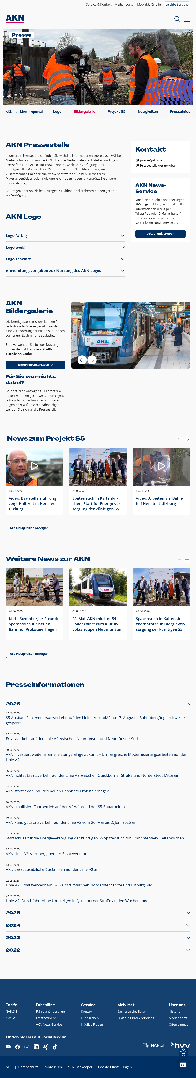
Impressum (53, 1067)
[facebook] (17, 1046)
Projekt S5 (117, 111)
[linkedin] (36, 1046)
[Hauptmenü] (187, 19)
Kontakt (86, 1011)
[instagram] (26, 1046)
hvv (8, 1018)
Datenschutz (28, 1067)
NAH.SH (11, 1011)
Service (88, 1005)
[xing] (45, 1046)
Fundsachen (90, 1018)
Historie (174, 1011)
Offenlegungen (179, 1024)
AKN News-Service (49, 1024)
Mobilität (126, 1005)
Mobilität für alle (149, 4)
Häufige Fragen (92, 1024)
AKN (9, 111)
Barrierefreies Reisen (132, 1011)
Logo (57, 111)
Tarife (11, 1005)
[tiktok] (55, 1046)
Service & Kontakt (99, 4)
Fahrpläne (45, 1005)
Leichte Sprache (177, 4)
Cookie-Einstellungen (115, 1067)
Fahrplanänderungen (51, 1011)
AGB (9, 1067)
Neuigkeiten (148, 111)
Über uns (177, 1005)
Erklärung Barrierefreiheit (135, 1018)
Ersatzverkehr (46, 1018)
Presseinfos (180, 111)
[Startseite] (15, 19)
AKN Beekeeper (80, 1067)
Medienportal (124, 4)
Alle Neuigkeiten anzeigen (29, 528)
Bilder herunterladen (33, 365)
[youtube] (8, 1046)
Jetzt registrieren (160, 234)
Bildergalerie (84, 111)
